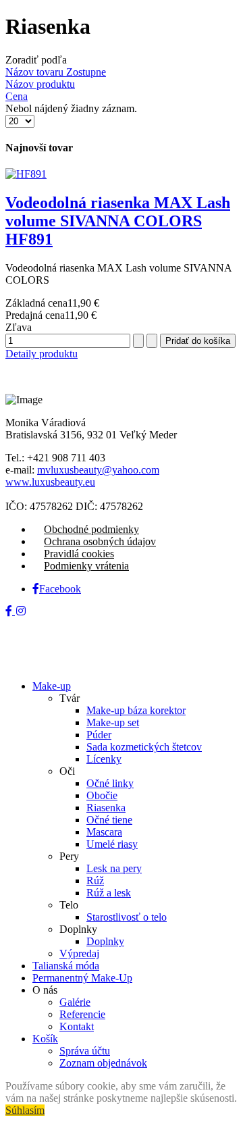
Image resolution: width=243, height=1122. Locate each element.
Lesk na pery (114, 868)
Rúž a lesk (108, 892)
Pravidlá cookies (79, 553)
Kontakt (76, 1026)
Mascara (104, 832)
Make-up (51, 686)
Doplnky (105, 941)
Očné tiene (109, 819)
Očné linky (110, 783)
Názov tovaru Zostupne (55, 72)
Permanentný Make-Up (82, 978)
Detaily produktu (41, 353)
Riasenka (106, 807)
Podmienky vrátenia (86, 565)
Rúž (95, 880)
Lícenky (104, 759)
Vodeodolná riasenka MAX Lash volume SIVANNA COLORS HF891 (117, 221)
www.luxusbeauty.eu (50, 482)
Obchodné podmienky (91, 529)
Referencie (82, 1014)
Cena (16, 96)
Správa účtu (84, 1050)
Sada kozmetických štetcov (144, 747)
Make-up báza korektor (136, 710)
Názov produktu (40, 84)
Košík (45, 1038)
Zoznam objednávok (103, 1063)
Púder (98, 734)
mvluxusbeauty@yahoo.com (98, 470)
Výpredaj (79, 953)
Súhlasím (25, 1110)
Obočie (101, 795)
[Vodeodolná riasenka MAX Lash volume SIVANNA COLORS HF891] (26, 174)
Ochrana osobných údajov (100, 541)
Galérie (74, 1002)
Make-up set (112, 722)
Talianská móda (65, 965)
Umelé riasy (112, 844)
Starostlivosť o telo (126, 917)
